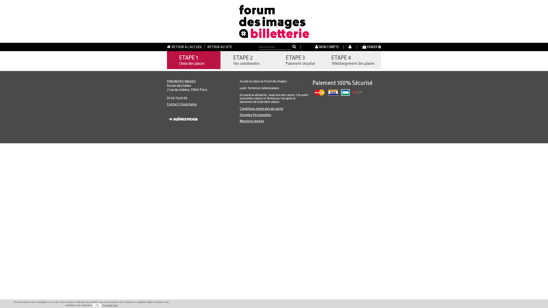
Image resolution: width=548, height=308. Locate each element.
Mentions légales (252, 121)
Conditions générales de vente (261, 109)
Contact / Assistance (182, 104)
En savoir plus (110, 305)
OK (97, 305)
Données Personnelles (255, 115)
